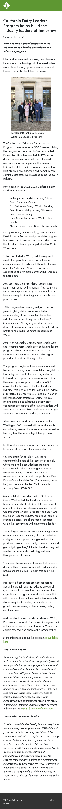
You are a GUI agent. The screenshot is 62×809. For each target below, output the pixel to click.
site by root (54, 799)
